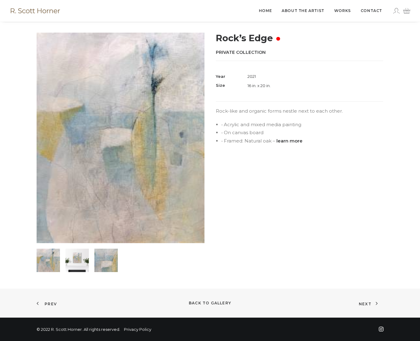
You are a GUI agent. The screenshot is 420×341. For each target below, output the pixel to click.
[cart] (405, 11)
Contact (371, 10)
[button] (120, 138)
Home (265, 10)
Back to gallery (210, 303)
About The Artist (303, 10)
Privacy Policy (137, 329)
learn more (289, 141)
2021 (252, 76)
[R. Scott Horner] (35, 10)
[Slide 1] (48, 260)
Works (342, 10)
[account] (397, 11)
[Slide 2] (77, 260)
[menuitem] (265, 11)
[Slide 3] (106, 260)
